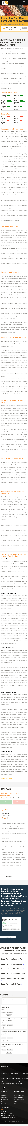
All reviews (8, 876)
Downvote (20, 802)
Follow (24, 27)
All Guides (8, 937)
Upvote (6, 802)
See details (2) (14, 798)
